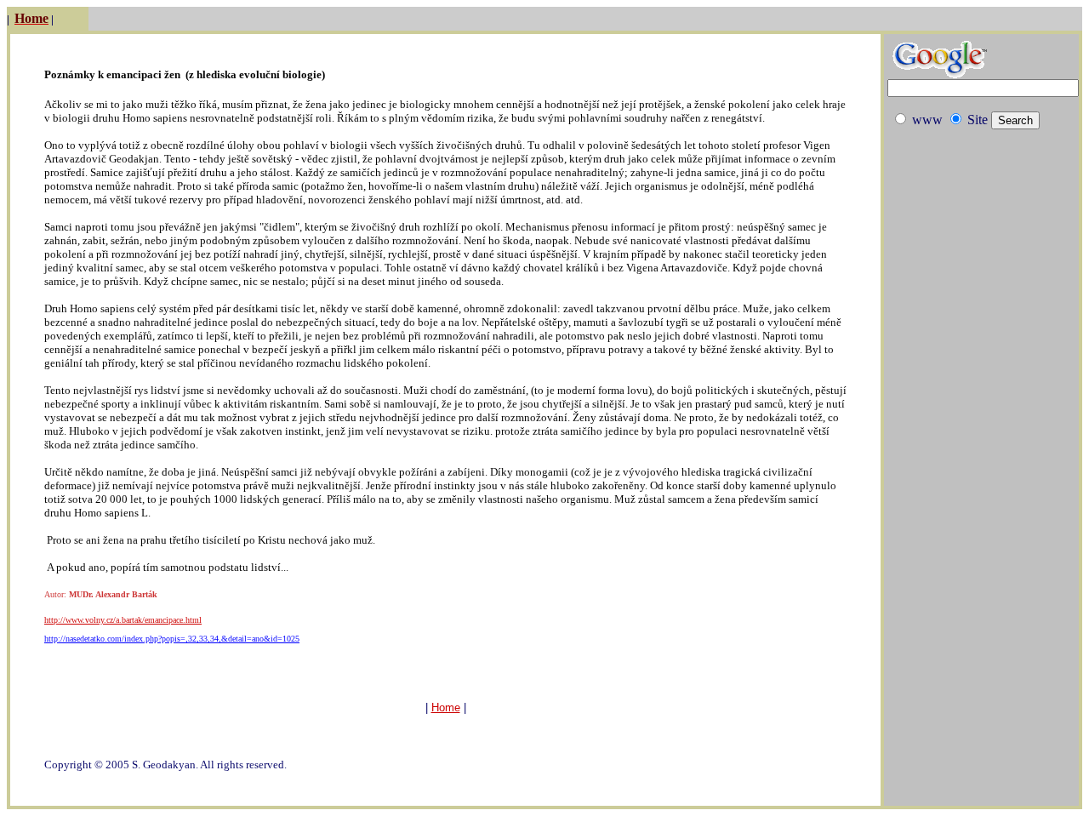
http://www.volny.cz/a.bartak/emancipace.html (123, 620)
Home (445, 707)
